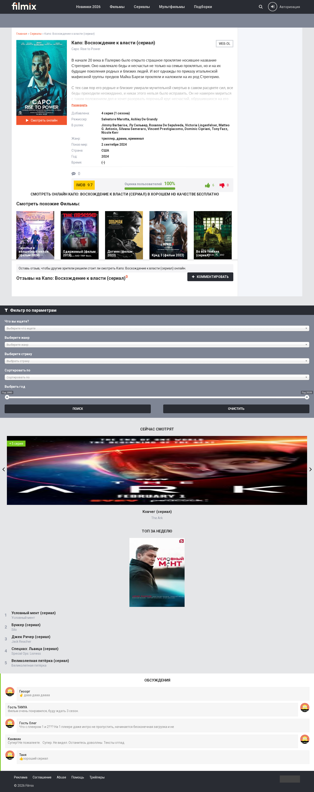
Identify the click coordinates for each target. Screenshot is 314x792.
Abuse (61, 777)
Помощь (77, 777)
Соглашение (42, 777)
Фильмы (117, 7)
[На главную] (27, 6)
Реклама (20, 777)
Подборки (203, 7)
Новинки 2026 (88, 7)
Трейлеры (97, 777)
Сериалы (142, 7)
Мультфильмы (172, 7)
